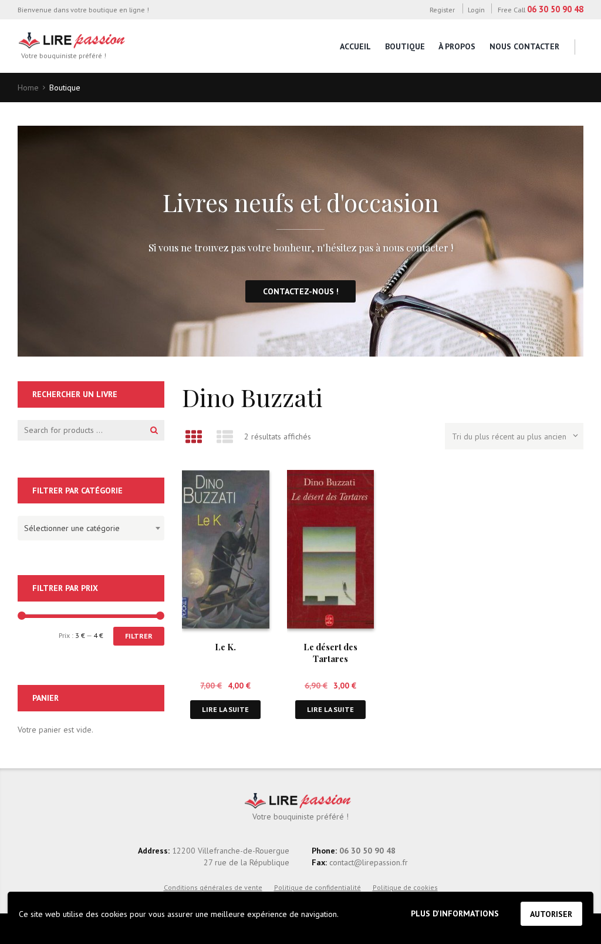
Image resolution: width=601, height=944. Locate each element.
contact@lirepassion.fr (367, 862)
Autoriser (551, 914)
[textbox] (88, 526)
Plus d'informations (455, 913)
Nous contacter (524, 46)
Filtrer (139, 635)
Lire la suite (225, 709)
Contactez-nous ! (301, 291)
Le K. (225, 647)
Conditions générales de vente (213, 887)
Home (28, 87)
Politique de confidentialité (317, 887)
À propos (456, 46)
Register (442, 9)
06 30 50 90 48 (555, 9)
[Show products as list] (224, 437)
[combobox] (91, 528)
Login (476, 9)
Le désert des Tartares (330, 652)
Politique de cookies (405, 887)
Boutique (405, 46)
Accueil (355, 46)
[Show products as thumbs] (193, 437)
